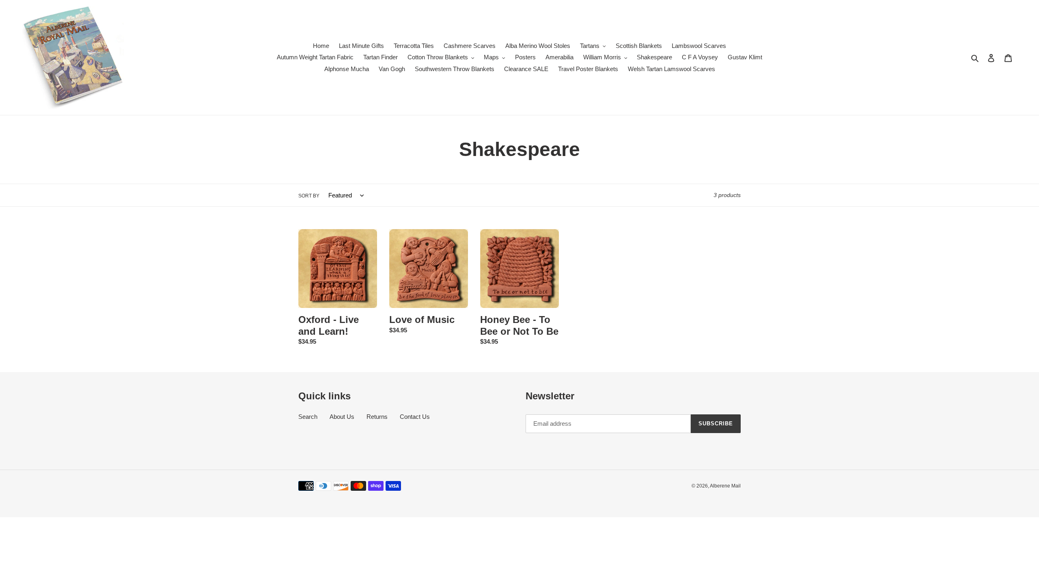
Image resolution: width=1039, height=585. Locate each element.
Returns (377, 416)
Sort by (308, 196)
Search (307, 416)
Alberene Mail (725, 486)
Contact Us (415, 416)
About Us (342, 416)
